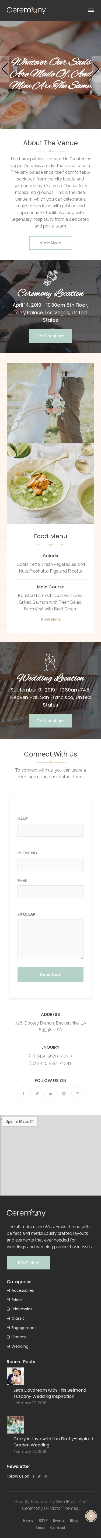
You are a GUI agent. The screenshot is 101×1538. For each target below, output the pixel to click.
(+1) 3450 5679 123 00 (50, 1055)
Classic (18, 1318)
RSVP (43, 1520)
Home (28, 1520)
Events (59, 1520)
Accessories (23, 1290)
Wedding (20, 1346)
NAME (23, 819)
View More (50, 243)
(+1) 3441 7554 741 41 (50, 1063)
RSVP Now (28, 1263)
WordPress (67, 1501)
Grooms (19, 1337)
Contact (57, 1527)
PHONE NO (27, 853)
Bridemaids (22, 1309)
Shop (40, 1527)
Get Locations (51, 336)
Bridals (17, 1299)
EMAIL (22, 880)
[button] (4, 69)
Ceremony (32, 1508)
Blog (74, 1520)
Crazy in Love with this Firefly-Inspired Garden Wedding (53, 1442)
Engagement (24, 1327)
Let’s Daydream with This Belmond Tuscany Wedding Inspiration (49, 1393)
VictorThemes (64, 1508)
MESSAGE (26, 914)
